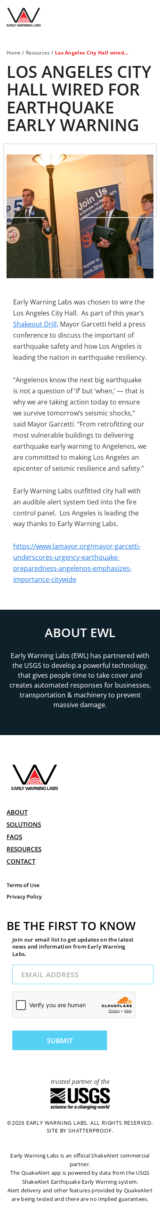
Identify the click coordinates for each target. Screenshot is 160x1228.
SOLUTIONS (24, 824)
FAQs (14, 837)
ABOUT (17, 812)
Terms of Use (23, 885)
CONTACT (21, 861)
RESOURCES (24, 849)
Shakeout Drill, (35, 324)
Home (14, 52)
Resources (38, 52)
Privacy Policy (24, 896)
